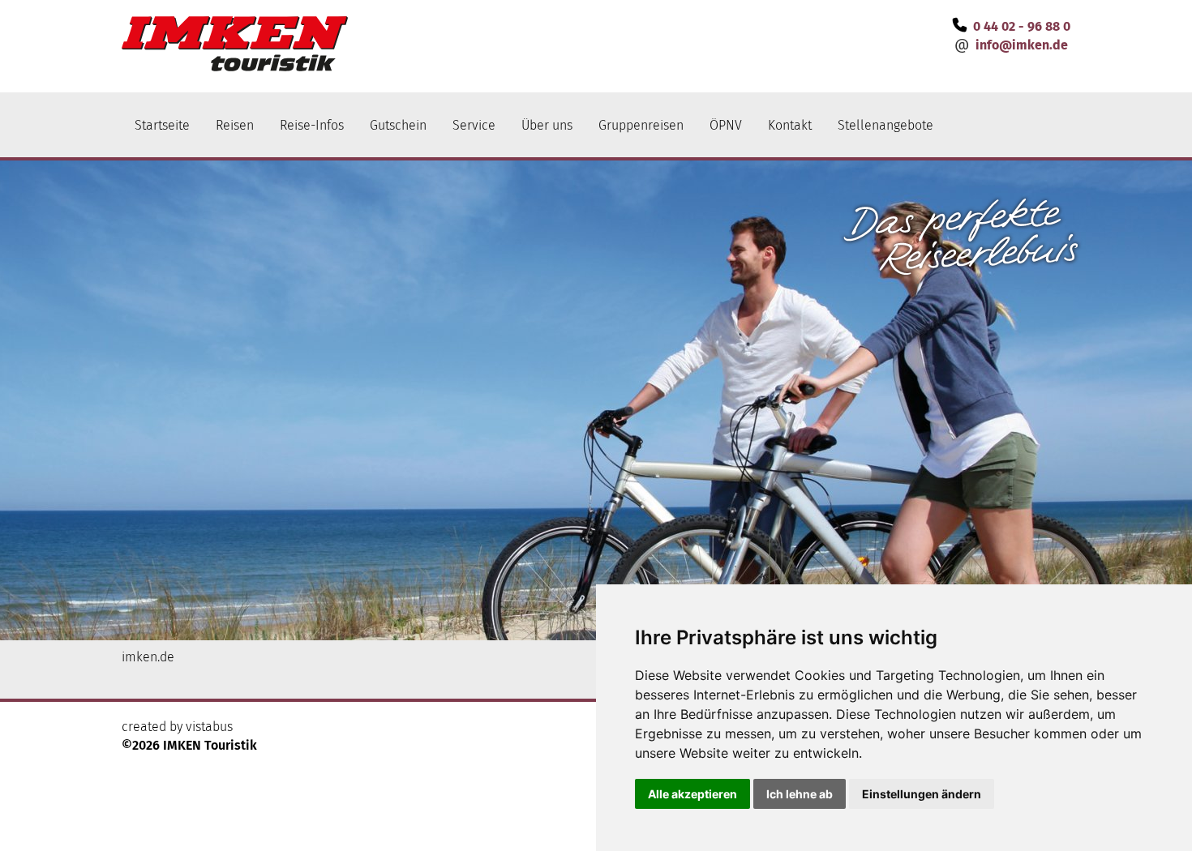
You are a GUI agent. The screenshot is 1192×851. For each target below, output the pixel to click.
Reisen (235, 125)
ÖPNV (726, 125)
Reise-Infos (312, 125)
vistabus (209, 726)
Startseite (162, 125)
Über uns (546, 125)
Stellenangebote (885, 125)
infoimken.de (1021, 45)
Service (473, 125)
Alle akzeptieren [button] (692, 794)
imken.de (148, 657)
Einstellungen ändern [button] (921, 794)
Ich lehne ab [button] (799, 794)
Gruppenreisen (641, 125)
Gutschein (398, 125)
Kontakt (790, 125)
